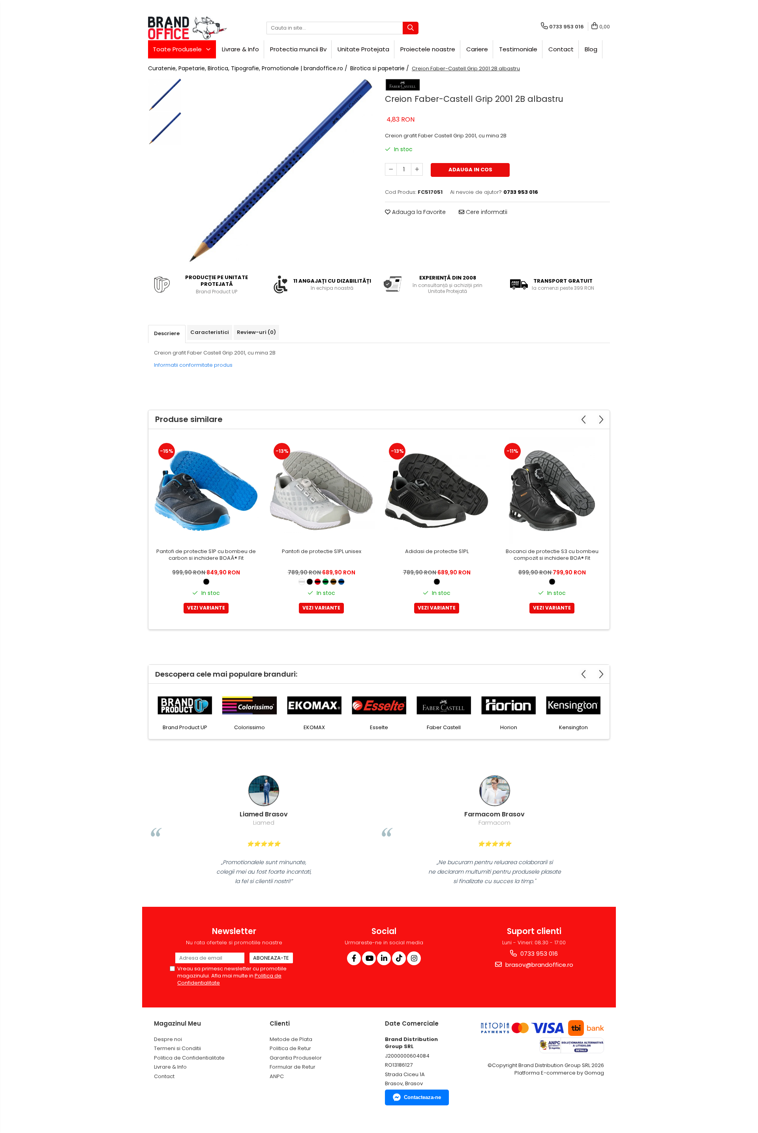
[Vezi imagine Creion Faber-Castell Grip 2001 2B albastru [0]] (164, 95)
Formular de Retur (292, 1067)
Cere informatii (485, 212)
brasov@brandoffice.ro (538, 964)
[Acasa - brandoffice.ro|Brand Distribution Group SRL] (187, 28)
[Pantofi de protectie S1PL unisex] (321, 490)
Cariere (477, 49)
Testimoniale (518, 49)
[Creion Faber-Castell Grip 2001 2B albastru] (279, 172)
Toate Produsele (178, 49)
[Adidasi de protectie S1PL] (436, 490)
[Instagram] (414, 958)
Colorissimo (191, 727)
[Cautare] (410, 28)
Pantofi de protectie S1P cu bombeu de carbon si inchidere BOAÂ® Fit (206, 555)
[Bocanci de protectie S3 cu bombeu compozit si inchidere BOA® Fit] (552, 490)
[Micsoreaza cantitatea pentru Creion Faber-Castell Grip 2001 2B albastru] (391, 169)
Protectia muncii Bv (298, 49)
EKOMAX (255, 727)
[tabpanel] (279, 172)
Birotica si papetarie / (380, 68)
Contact (561, 49)
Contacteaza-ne (422, 1097)
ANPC (277, 1076)
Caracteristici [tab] (209, 332)
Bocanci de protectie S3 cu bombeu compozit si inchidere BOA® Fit (552, 555)
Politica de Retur (290, 1048)
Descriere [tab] (167, 333)
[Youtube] (369, 958)
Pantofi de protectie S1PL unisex (321, 551)
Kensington (515, 727)
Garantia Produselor (296, 1058)
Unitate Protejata (363, 49)
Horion (450, 727)
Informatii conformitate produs (193, 365)
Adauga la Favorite (418, 212)
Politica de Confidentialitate (189, 1058)
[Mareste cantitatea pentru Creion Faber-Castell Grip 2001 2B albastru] (417, 169)
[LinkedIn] (384, 958)
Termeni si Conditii (177, 1048)
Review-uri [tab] (256, 332)
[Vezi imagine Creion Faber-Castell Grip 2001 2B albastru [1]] (164, 128)
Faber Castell (385, 727)
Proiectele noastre (427, 49)
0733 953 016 (538, 953)
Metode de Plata (291, 1039)
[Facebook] (354, 958)
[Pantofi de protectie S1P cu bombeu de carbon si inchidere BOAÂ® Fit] (206, 490)
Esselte (320, 727)
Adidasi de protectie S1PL (437, 551)
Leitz (579, 727)
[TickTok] (399, 958)
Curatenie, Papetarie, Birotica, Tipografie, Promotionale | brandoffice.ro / (248, 68)
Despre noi (168, 1039)
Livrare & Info (240, 49)
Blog (591, 49)
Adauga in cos (470, 169)
